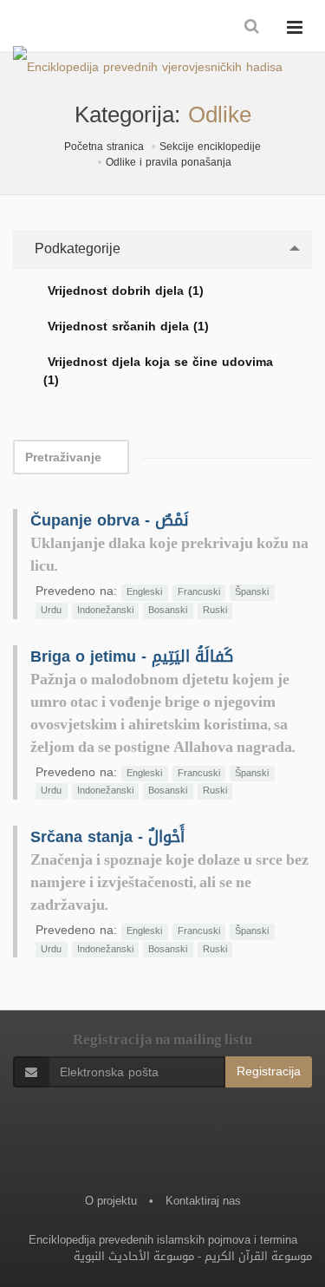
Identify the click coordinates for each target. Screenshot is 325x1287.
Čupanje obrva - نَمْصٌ (109, 520)
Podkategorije (75, 248)
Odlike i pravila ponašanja (168, 162)
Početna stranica (104, 146)
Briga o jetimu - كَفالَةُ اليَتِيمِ (131, 656)
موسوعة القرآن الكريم (258, 1256)
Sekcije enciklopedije (210, 146)
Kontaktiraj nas (203, 1201)
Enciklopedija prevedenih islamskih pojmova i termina (163, 1240)
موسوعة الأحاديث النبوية (134, 1256)
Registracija (269, 1071)
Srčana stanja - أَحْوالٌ (107, 837)
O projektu (111, 1201)
